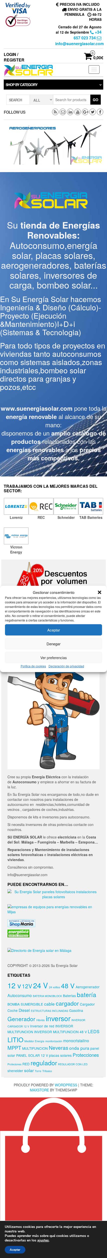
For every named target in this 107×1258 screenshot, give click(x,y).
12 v (14, 985)
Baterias (69, 995)
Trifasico (47, 1071)
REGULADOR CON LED (73, 1064)
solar (29, 1070)
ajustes (43, 1240)
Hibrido (40, 1020)
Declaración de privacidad (66, 666)
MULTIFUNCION (35, 1048)
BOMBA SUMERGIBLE (25, 1004)
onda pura (79, 1048)
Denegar (53, 643)
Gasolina (76, 1010)
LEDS (94, 1031)
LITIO (15, 1039)
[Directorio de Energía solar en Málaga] (39, 949)
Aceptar (53, 630)
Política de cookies (33, 666)
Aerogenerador (88, 986)
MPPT (14, 1047)
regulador (44, 1062)
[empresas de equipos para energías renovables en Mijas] (53, 908)
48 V (68, 985)
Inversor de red (42, 1025)
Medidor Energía (34, 1041)
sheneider (15, 1070)
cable (49, 1004)
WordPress (66, 1084)
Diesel (24, 1010)
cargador (67, 1003)
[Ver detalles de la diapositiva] (56, 145)
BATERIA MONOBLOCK (47, 996)
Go (95, 99)
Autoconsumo (19, 995)
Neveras (58, 1047)
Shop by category (21, 84)
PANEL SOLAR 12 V (32, 1055)
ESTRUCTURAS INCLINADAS (49, 1011)
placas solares (60, 1055)
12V (27, 986)
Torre (38, 1071)
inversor (58, 1018)
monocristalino (76, 1040)
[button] (99, 592)
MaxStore (39, 1089)
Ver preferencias (53, 657)
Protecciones (86, 1054)
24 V (40, 985)
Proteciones (14, 1064)
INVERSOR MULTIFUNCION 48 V (60, 1031)
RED (26, 1063)
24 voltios (54, 987)
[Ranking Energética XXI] (18, 932)
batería (86, 994)
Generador (21, 1019)
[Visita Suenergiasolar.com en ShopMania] (21, 922)
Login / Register (14, 57)
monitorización (53, 1041)
